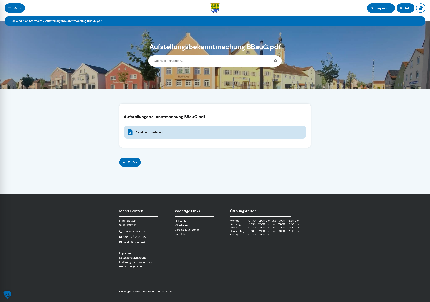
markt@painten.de (134, 242)
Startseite (35, 21)
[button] (130, 162)
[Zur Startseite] (215, 8)
